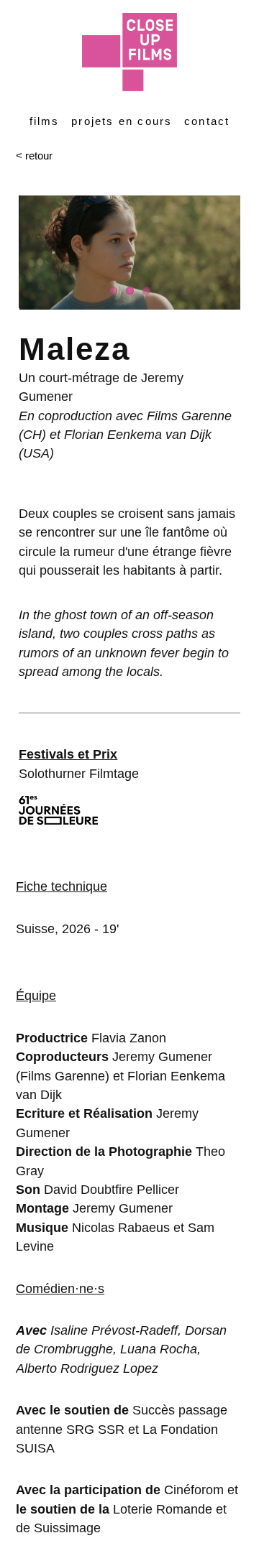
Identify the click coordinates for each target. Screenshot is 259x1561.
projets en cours (121, 121)
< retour (34, 155)
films (44, 121)
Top (246, 1548)
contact (207, 121)
